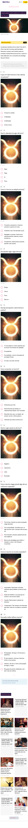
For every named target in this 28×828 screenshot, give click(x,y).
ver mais (13, 817)
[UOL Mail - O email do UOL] (20, 2)
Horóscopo (14, 7)
